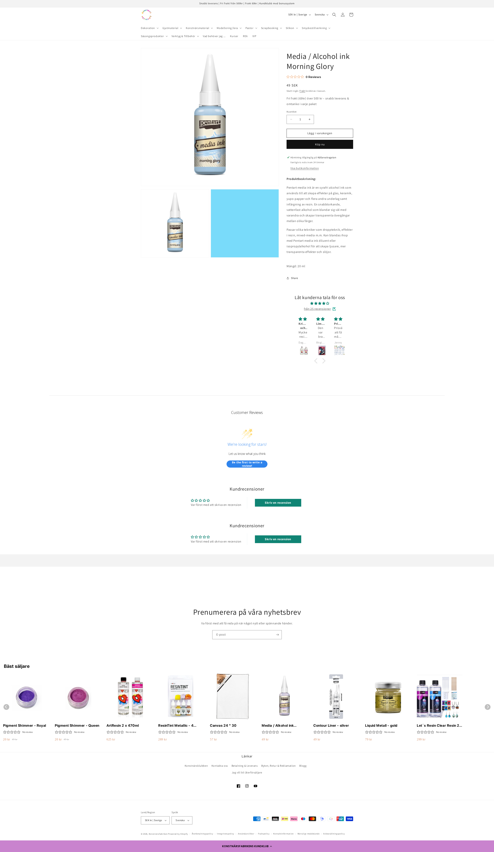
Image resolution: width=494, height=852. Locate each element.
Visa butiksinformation (304, 168)
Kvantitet (292, 111)
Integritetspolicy (225, 833)
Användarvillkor (246, 833)
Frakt (302, 90)
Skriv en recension (278, 503)
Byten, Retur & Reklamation (278, 765)
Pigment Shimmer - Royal (24, 725)
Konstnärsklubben (196, 765)
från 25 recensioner (317, 309)
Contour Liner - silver (331, 725)
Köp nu (320, 144)
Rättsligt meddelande (309, 833)
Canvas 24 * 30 (223, 725)
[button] (247, 846)
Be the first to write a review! (247, 464)
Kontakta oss (219, 765)
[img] (320, 303)
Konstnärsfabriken (158, 834)
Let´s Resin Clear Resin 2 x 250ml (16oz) (439, 725)
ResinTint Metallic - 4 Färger (176, 725)
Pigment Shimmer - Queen (77, 725)
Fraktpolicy (264, 833)
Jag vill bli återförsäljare (247, 772)
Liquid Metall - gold (381, 725)
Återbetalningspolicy (202, 833)
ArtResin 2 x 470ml (123, 725)
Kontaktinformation (283, 833)
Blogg (302, 765)
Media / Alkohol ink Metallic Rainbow (278, 725)
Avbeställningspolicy (334, 833)
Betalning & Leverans (245, 765)
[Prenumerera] (277, 634)
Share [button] (294, 278)
